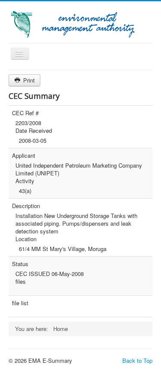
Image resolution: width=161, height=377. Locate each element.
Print (28, 80)
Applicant (23, 155)
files (20, 281)
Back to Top (137, 360)
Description (26, 206)
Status (20, 264)
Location (25, 239)
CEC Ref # (25, 113)
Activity (24, 181)
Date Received (33, 131)
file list (20, 303)
